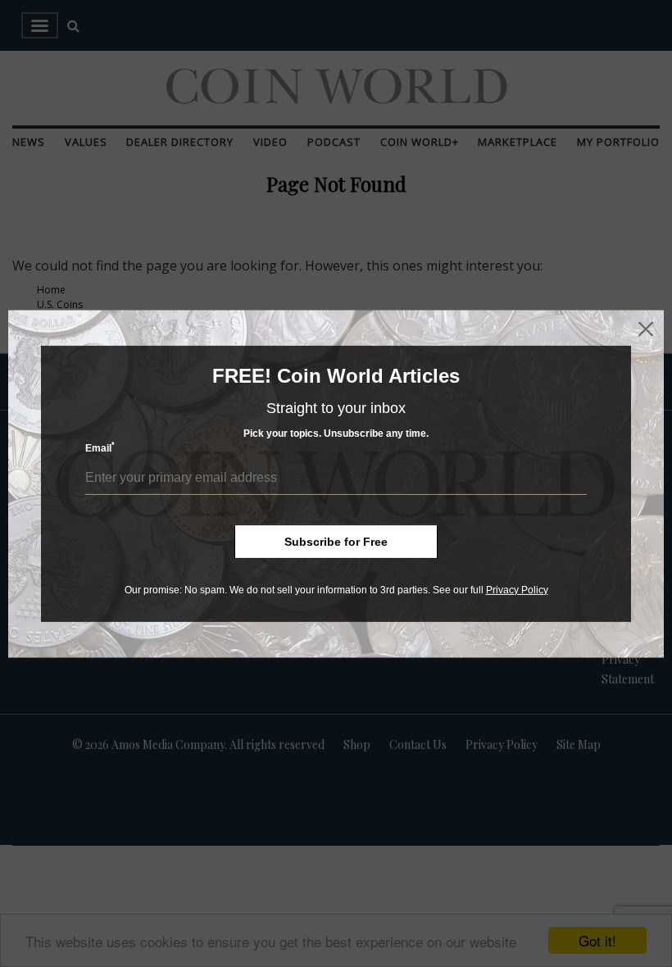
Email (100, 448)
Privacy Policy (517, 589)
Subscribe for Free (336, 540)
